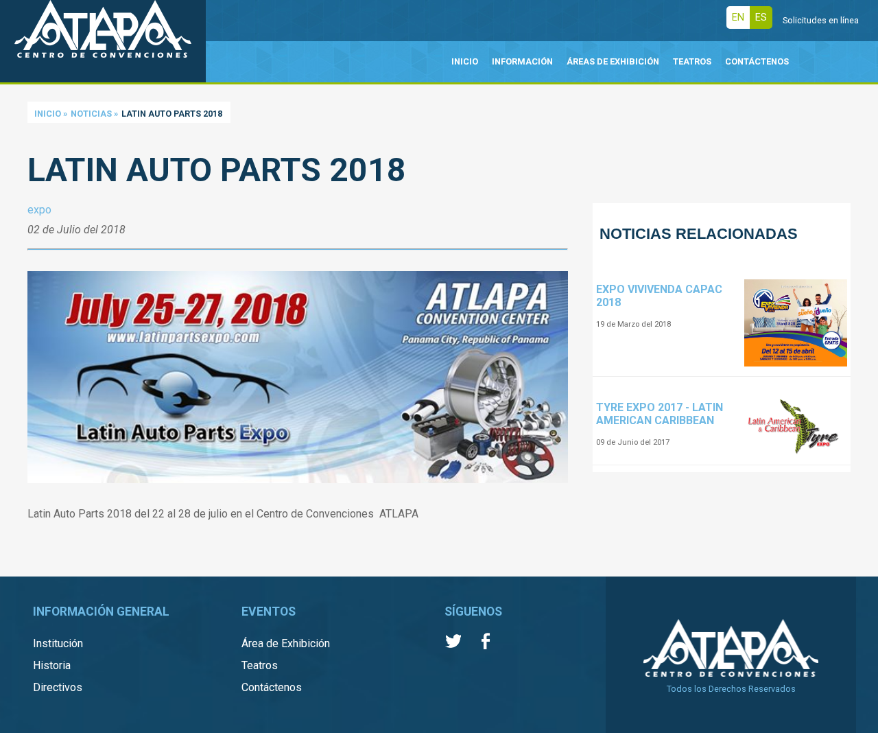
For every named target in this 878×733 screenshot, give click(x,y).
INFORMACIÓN (522, 61)
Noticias (91, 113)
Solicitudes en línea (821, 20)
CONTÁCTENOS (757, 61)
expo (39, 209)
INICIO (464, 61)
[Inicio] (103, 41)
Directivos (57, 687)
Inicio (47, 113)
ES (761, 17)
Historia (52, 665)
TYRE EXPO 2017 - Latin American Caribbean (659, 414)
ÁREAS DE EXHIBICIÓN (613, 61)
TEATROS (692, 61)
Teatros (259, 665)
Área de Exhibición (285, 643)
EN (738, 17)
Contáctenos (271, 687)
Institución (58, 643)
